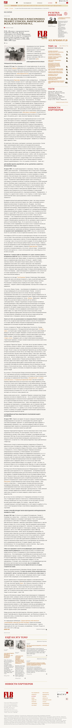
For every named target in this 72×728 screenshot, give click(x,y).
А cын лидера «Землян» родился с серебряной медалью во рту (55, 78)
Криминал (39, 3)
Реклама (45, 696)
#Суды (57, 94)
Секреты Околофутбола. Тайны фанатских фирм (55, 72)
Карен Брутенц (33, 246)
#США (59, 98)
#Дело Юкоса (51, 92)
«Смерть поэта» (8, 338)
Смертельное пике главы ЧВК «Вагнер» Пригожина (55, 69)
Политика (34, 701)
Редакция (46, 694)
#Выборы (60, 95)
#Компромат (62, 96)
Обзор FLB (44, 38)
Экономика (34, 703)
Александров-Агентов (22, 73)
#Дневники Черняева (40, 629)
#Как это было (59, 91)
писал (21, 583)
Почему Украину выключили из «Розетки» (56, 52)
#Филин (58, 99)
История (50, 3)
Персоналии (46, 692)
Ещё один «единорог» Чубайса (54, 61)
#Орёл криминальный (53, 96)
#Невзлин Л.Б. (63, 99)
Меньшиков (7, 481)
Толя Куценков (21, 277)
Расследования (27, 3)
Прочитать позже (9, 27)
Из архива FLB (58, 41)
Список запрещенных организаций (46, 703)
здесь (37, 58)
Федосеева (17, 80)
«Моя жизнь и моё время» (29, 112)
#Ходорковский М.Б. (52, 95)
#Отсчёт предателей (53, 98)
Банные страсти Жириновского (53, 75)
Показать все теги (62, 102)
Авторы (45, 698)
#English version (51, 99)
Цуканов (14, 68)
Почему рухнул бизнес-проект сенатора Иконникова (55, 57)
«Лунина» (29, 298)
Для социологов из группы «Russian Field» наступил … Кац (56, 82)
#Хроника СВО (51, 91)
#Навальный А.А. (52, 94)
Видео (33, 698)
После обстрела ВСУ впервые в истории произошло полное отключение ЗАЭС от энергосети (54, 65)
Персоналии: (14, 5)
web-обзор (34, 705)
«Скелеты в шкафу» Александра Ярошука (54, 54)
